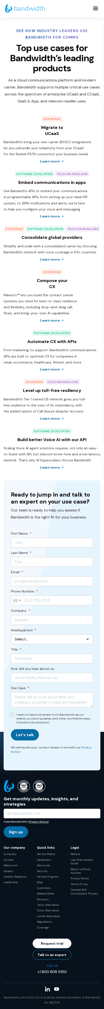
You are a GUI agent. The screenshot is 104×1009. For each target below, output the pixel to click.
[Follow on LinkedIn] (47, 989)
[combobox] (16, 600)
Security (42, 871)
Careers (8, 871)
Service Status (46, 854)
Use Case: (20, 688)
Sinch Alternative (48, 910)
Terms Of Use (79, 884)
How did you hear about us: (33, 668)
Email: (17, 572)
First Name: (21, 533)
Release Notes (45, 893)
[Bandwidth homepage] (25, 8)
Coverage (43, 927)
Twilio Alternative (48, 905)
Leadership (11, 882)
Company (10, 854)
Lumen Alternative (48, 916)
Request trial (52, 943)
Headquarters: (23, 630)
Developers (44, 859)
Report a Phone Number (80, 871)
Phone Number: (24, 591)
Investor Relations (15, 876)
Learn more (50, 161)
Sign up (16, 831)
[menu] (95, 8)
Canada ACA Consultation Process (84, 891)
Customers (44, 888)
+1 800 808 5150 (52, 971)
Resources (43, 865)
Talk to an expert (52, 955)
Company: (20, 610)
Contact (9, 859)
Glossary (43, 899)
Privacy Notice (39, 822)
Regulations (44, 921)
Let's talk (25, 734)
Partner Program (48, 876)
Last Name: (21, 553)
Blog (40, 882)
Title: (16, 649)
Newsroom (11, 865)
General (75, 854)
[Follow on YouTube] (56, 989)
